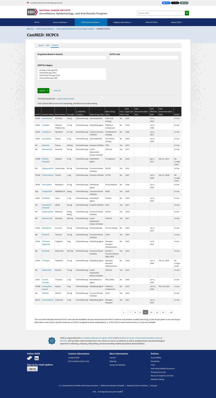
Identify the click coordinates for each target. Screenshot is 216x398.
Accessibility (156, 357)
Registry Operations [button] (122, 22)
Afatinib (45, 293)
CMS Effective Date (153, 111)
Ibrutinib (45, 251)
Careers (113, 357)
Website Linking (157, 379)
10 (145, 312)
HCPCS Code (115, 54)
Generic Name (48, 114)
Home (36, 22)
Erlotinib (45, 234)
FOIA (153, 365)
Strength (70, 114)
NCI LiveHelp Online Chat (78, 361)
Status (177, 114)
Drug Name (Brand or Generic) (50, 54)
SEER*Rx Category (45, 65)
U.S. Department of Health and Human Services (78, 385)
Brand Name (60, 114)
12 (157, 312)
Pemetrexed (47, 118)
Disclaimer (155, 361)
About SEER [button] (176, 22)
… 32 (170, 312)
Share (166, 3)
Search (42, 90)
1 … (124, 312)
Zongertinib (47, 191)
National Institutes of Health (112, 385)
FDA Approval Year (129, 111)
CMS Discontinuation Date (165, 111)
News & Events (152, 22)
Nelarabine (46, 228)
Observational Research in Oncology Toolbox (75, 28)
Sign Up (32, 368)
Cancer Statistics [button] (60, 22)
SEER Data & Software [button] (90, 22)
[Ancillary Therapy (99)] (72, 70)
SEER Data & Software (45, 28)
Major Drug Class (97, 114)
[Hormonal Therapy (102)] (72, 75)
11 (151, 312)
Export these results (66, 98)
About (41, 45)
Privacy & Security (158, 372)
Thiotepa (46, 260)
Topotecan (46, 132)
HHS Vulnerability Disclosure (163, 368)
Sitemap (113, 361)
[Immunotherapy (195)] (72, 78)
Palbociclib (46, 270)
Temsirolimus (48, 175)
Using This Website (117, 365)
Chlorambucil (47, 300)
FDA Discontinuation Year (141, 111)
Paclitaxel (46, 198)
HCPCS (55, 45)
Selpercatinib (47, 211)
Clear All (57, 90)
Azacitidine (46, 138)
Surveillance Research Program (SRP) (96, 338)
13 (163, 312)
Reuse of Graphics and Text (162, 375)
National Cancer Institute (137, 385)
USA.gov (153, 385)
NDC (48, 45)
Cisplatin (45, 125)
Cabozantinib (47, 168)
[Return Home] (67, 12)
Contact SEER (73, 357)
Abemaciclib (47, 149)
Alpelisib (45, 145)
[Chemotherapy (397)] (72, 72)
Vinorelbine (47, 184)
